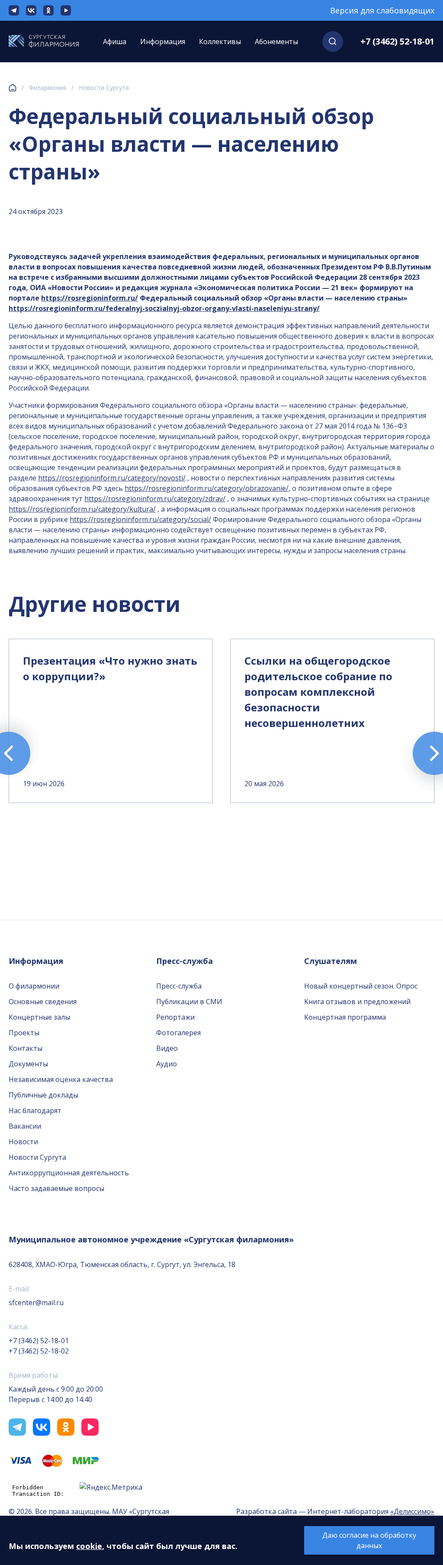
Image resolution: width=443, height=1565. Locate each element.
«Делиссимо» (412, 1511)
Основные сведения (43, 1001)
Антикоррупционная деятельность (69, 1173)
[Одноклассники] (48, 10)
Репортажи (175, 1017)
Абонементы (276, 41)
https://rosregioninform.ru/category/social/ (140, 519)
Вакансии (25, 1126)
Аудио (166, 1064)
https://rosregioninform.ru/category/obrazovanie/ (207, 488)
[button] (332, 41)
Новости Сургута (104, 87)
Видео (167, 1048)
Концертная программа (345, 1017)
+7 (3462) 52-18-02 (39, 1351)
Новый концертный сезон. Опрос (360, 986)
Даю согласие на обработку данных (369, 1540)
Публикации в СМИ (189, 1001)
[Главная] (12, 88)
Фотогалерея (178, 1032)
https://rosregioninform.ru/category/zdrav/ (154, 498)
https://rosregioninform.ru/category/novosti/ (112, 478)
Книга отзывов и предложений (357, 1001)
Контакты (25, 1048)
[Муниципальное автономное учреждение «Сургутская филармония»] (44, 41)
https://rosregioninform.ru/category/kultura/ (82, 509)
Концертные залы (39, 1017)
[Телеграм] (14, 10)
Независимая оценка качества (61, 1079)
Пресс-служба (179, 986)
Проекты (24, 1032)
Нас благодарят (35, 1110)
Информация (162, 41)
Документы (28, 1064)
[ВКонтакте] (31, 10)
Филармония (47, 87)
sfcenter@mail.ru (36, 1302)
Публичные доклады (43, 1095)
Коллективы (220, 41)
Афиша (114, 41)
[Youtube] (66, 10)
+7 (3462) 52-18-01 (397, 41)
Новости (23, 1141)
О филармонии (34, 986)
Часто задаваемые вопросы (56, 1188)
